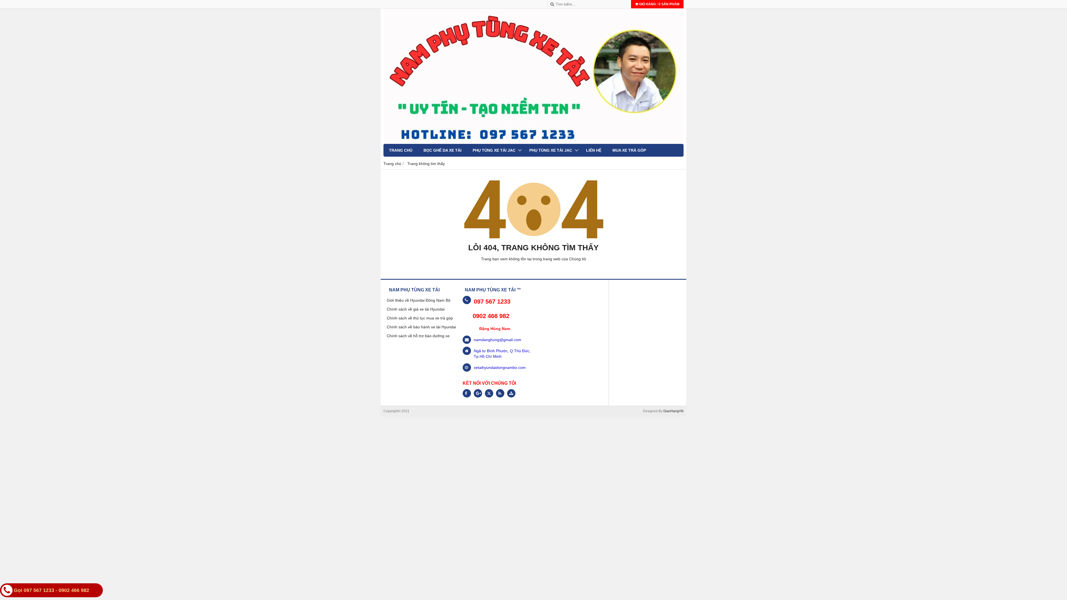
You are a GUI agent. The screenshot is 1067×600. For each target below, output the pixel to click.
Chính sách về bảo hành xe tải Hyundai (421, 327)
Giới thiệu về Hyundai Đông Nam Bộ (418, 300)
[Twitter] (489, 393)
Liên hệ (593, 150)
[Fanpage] (467, 393)
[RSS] (500, 393)
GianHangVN (673, 411)
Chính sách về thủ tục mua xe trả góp (420, 318)
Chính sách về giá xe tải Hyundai (416, 309)
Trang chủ (400, 150)
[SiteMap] (511, 393)
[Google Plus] (478, 393)
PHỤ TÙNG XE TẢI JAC (494, 150)
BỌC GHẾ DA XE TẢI (442, 150)
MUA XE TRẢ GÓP (629, 150)
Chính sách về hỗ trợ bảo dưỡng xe (418, 336)
